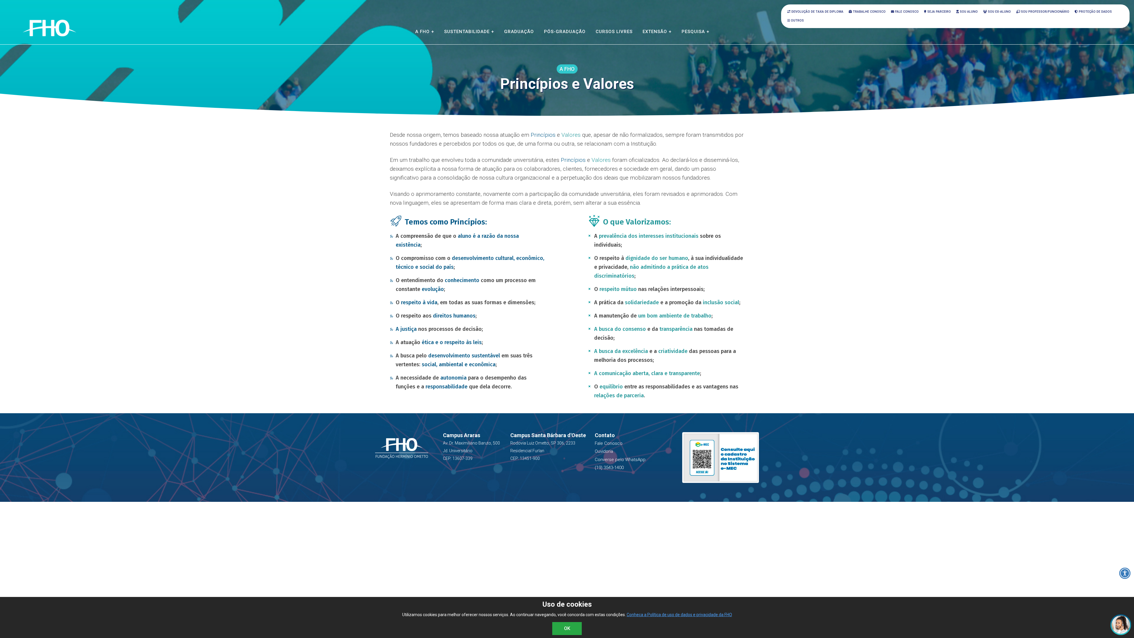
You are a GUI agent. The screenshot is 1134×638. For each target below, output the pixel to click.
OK (567, 628)
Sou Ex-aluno (999, 12)
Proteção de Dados (1095, 12)
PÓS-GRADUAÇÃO (565, 31)
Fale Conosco (906, 12)
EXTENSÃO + (657, 31)
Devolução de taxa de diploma (817, 12)
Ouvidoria (604, 451)
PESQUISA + (695, 31)
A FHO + (424, 31)
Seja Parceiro (938, 12)
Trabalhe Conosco (869, 12)
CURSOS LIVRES (614, 31)
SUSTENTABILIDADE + (469, 31)
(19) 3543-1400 (609, 467)
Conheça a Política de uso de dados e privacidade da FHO (679, 614)
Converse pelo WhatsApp (620, 459)
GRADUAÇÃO (519, 31)
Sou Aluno (968, 12)
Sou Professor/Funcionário (1044, 12)
